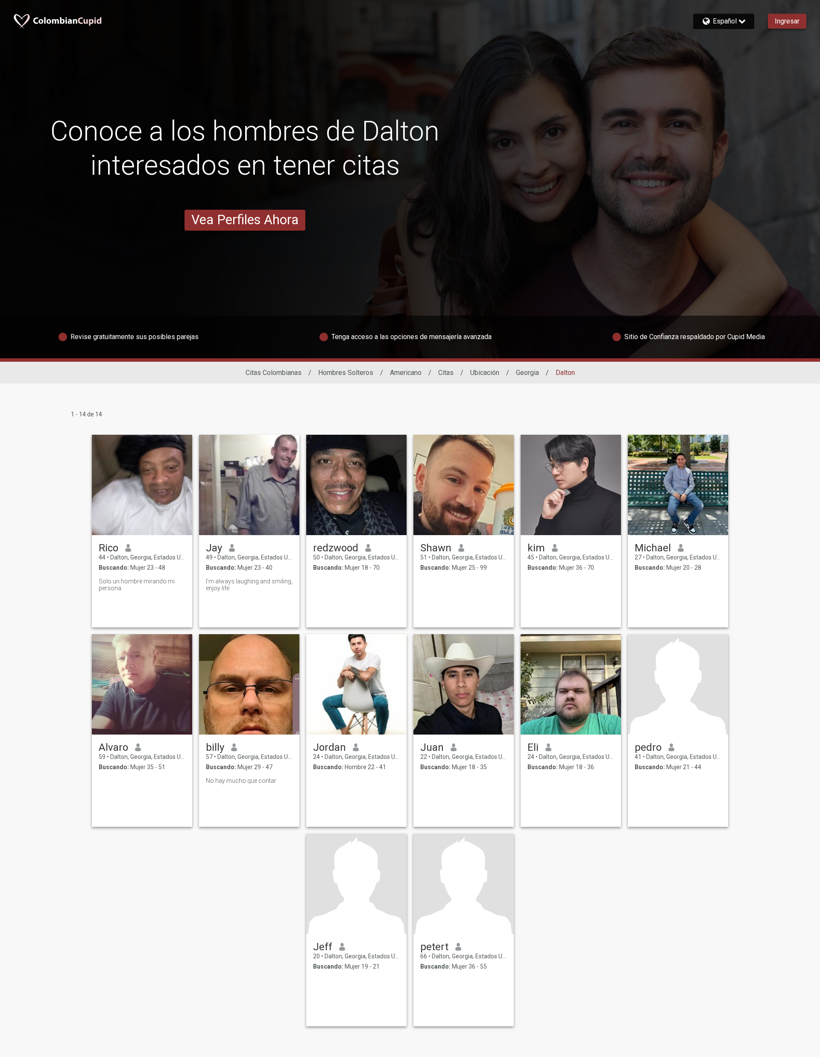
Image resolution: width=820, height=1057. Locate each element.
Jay (214, 548)
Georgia (527, 373)
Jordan (329, 747)
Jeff (322, 947)
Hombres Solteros (345, 373)
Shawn (435, 548)
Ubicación (484, 373)
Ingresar (787, 21)
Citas (446, 373)
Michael (653, 548)
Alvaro (113, 747)
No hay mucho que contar (241, 780)
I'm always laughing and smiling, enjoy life (249, 584)
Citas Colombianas (274, 373)
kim (536, 548)
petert (434, 947)
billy (215, 747)
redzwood (335, 548)
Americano (406, 373)
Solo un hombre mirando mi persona (137, 584)
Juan (432, 747)
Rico (108, 548)
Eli (533, 747)
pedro (648, 747)
